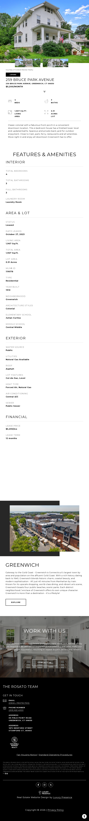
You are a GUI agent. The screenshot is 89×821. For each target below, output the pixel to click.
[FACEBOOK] (38, 785)
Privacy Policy (56, 810)
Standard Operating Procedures (55, 755)
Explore (16, 602)
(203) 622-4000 (16, 710)
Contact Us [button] (44, 663)
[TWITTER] (50, 785)
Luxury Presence (62, 797)
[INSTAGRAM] (44, 785)
